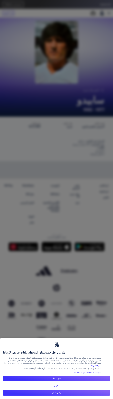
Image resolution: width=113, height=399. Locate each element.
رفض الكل (56, 393)
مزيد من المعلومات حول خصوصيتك (87, 372)
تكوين (56, 385)
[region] (56, 368)
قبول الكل (56, 378)
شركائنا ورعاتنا (95, 366)
